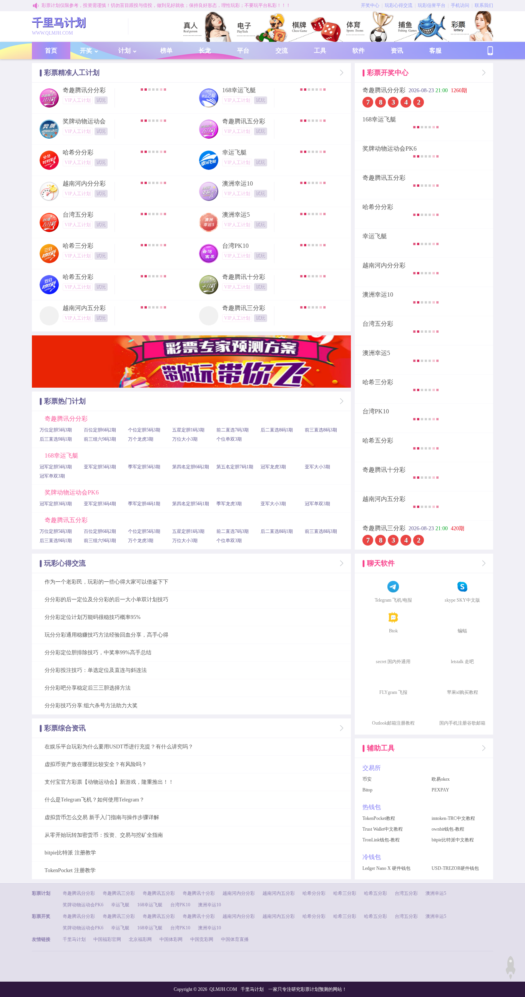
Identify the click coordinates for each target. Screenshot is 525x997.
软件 (358, 50)
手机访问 (460, 5)
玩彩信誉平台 (431, 5)
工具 (320, 50)
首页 (51, 50)
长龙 (205, 50)
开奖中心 (370, 5)
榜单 (166, 50)
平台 (243, 50)
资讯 (397, 50)
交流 (282, 50)
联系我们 (484, 5)
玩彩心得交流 (398, 5)
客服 (435, 50)
